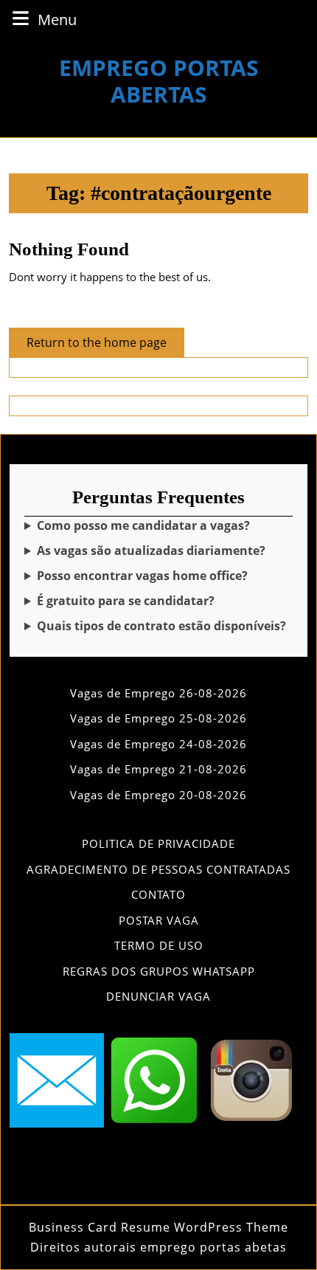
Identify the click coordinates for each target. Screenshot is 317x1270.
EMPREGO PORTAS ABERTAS (159, 80)
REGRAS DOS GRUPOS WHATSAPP (159, 971)
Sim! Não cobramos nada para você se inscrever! (148, 601)
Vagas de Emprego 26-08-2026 (158, 693)
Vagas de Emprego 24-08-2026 (158, 743)
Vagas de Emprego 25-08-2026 (158, 718)
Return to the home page (105, 345)
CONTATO (158, 894)
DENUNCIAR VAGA (158, 996)
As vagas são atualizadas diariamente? (151, 550)
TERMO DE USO (158, 945)
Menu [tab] (57, 19)
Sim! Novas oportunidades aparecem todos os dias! (154, 550)
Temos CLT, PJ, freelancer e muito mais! (156, 626)
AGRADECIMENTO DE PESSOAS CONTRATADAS (158, 869)
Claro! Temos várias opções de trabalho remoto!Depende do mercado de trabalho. (156, 575)
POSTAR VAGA (159, 920)
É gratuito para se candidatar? (126, 601)
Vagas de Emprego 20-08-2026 (158, 794)
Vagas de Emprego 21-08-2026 (158, 769)
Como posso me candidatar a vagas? (143, 525)
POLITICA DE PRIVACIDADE (158, 843)
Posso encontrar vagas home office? (142, 575)
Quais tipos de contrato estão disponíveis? (161, 626)
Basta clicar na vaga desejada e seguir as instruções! (155, 525)
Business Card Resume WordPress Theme (158, 1227)
